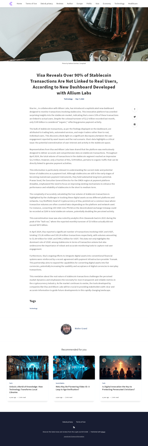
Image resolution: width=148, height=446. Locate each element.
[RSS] (74, 427)
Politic (89, 3)
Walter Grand (81, 328)
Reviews (59, 3)
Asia (97, 3)
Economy (107, 3)
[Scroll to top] (134, 109)
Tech (10, 383)
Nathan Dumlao (73, 63)
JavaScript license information (74, 436)
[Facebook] (134, 124)
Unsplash (83, 63)
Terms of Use (31, 3)
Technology (119, 3)
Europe (80, 3)
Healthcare (132, 3)
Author (70, 3)
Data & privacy (47, 3)
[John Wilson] (11, 360)
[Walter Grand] (66, 329)
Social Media (60, 383)
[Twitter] (134, 116)
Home (19, 3)
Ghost (103, 432)
